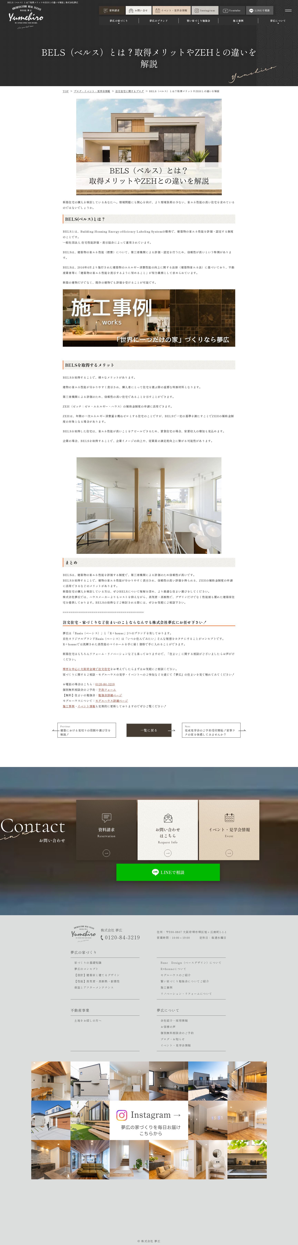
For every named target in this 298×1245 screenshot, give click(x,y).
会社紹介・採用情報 (174, 1020)
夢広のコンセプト (86, 969)
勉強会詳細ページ (110, 695)
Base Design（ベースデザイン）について (191, 963)
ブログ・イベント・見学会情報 (92, 91)
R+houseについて (174, 969)
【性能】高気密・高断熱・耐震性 (97, 981)
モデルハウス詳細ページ (111, 701)
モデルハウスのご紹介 (176, 975)
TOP (66, 91)
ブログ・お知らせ (173, 1039)
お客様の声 (168, 1027)
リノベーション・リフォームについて (186, 994)
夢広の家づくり (119, 20)
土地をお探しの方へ (88, 1020)
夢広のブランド (159, 20)
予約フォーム (107, 690)
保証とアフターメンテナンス (94, 987)
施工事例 (238, 20)
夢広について (278, 20)
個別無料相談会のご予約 (177, 1033)
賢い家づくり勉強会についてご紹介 (185, 981)
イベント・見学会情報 (176, 1045)
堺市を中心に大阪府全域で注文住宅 (86, 669)
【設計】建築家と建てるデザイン (97, 975)
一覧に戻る (149, 730)
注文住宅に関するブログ (129, 91)
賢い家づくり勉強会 (198, 20)
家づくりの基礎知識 (88, 963)
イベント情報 (86, 706)
